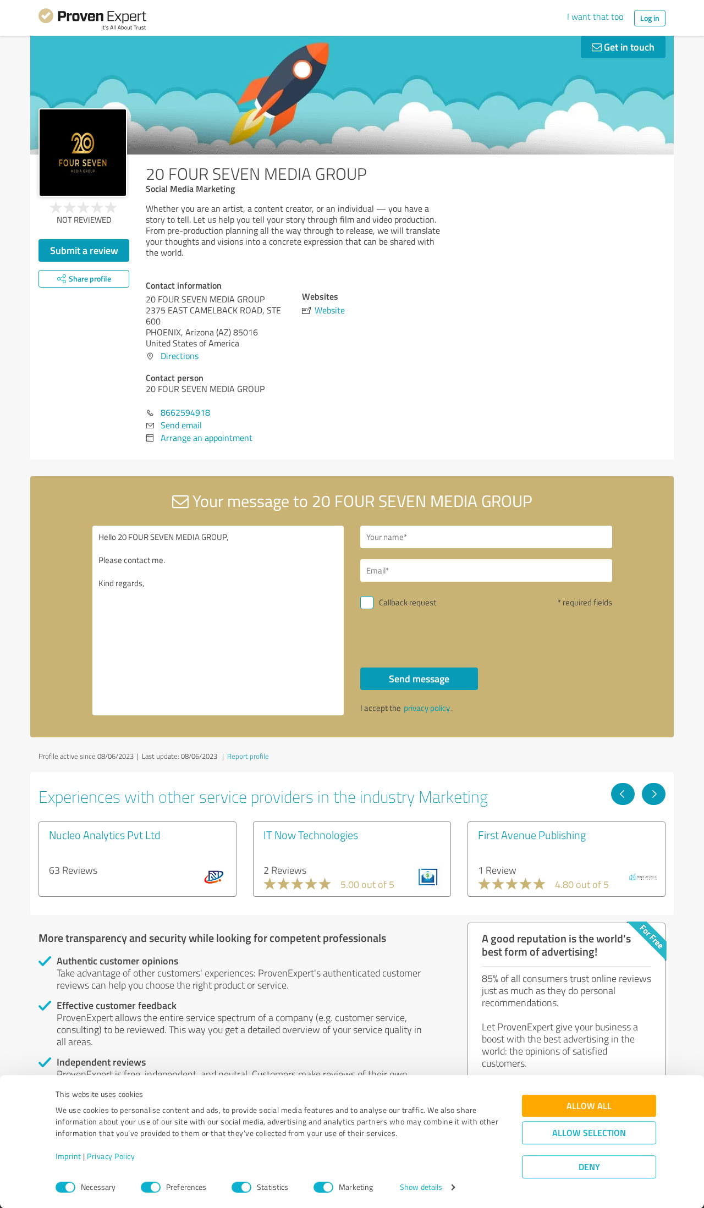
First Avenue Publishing (532, 834)
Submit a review (84, 250)
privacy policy (427, 708)
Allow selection (589, 1133)
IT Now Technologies (310, 834)
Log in (649, 18)
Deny (589, 1167)
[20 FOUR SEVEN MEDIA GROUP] (83, 152)
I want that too (595, 16)
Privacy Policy (111, 1156)
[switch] (151, 1187)
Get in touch (628, 47)
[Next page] (654, 794)
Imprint (68, 1156)
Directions (180, 356)
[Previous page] (623, 794)
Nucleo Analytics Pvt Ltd (104, 834)
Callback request (407, 602)
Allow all (589, 1106)
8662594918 (185, 412)
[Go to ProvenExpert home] (92, 21)
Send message (419, 678)
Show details (421, 1187)
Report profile (248, 756)
